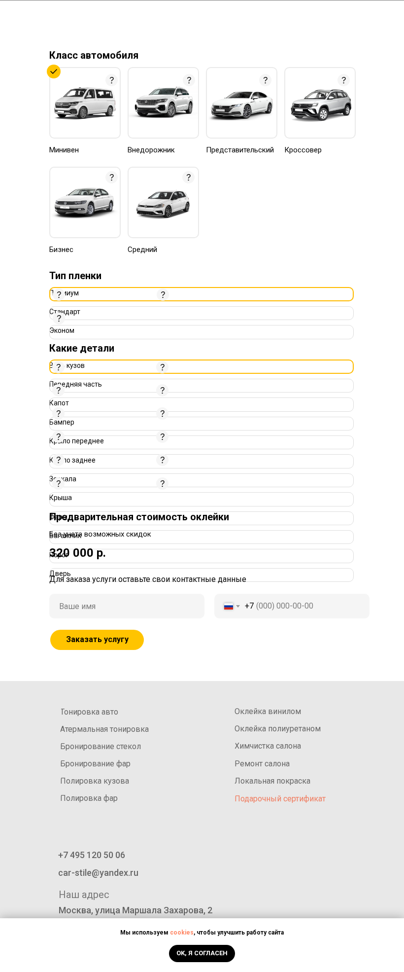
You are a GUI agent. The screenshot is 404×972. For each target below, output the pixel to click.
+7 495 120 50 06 (367, 39)
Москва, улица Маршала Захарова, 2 (135, 910)
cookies (182, 932)
